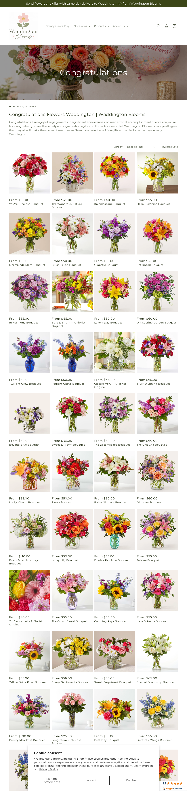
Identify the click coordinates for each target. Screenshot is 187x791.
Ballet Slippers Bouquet (110, 502)
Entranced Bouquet (150, 265)
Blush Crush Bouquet (66, 265)
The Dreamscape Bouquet (112, 444)
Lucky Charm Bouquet (24, 502)
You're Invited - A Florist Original (26, 623)
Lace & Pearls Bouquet (152, 621)
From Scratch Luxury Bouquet (23, 562)
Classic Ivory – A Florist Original (110, 385)
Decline (131, 780)
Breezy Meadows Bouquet (27, 740)
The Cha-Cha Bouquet (152, 444)
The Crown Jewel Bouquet (70, 621)
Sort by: (118, 146)
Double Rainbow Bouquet (112, 560)
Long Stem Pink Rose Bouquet (66, 741)
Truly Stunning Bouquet (153, 383)
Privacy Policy (48, 769)
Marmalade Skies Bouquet (27, 265)
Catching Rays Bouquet (110, 621)
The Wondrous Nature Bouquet (67, 205)
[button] (82, 26)
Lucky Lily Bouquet (65, 560)
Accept (91, 780)
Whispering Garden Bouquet (156, 322)
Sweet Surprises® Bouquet (112, 682)
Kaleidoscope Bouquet (109, 204)
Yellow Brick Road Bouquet (28, 682)
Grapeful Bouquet (106, 265)
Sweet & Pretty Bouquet (68, 444)
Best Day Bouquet (107, 740)
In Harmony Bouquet (23, 322)
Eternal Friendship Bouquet (156, 682)
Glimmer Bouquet (149, 502)
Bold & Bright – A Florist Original (68, 324)
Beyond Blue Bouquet (24, 444)
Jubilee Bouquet (148, 560)
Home (12, 106)
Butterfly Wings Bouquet (154, 740)
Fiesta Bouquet (62, 502)
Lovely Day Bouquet (108, 322)
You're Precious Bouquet (26, 204)
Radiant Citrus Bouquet (68, 383)
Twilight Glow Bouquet (25, 383)
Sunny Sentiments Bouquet (71, 682)
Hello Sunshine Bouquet (153, 204)
